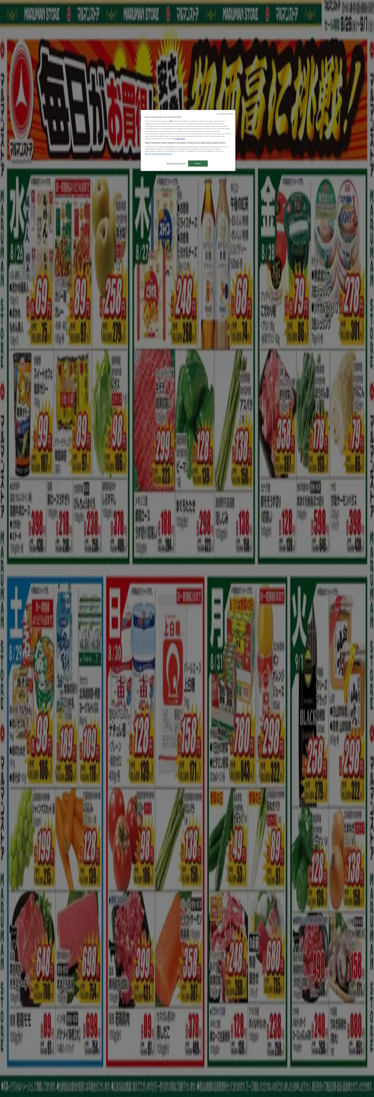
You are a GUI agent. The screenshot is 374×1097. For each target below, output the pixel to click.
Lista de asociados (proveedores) (158, 154)
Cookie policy (180, 139)
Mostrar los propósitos (176, 163)
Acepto (198, 163)
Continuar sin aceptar (225, 114)
